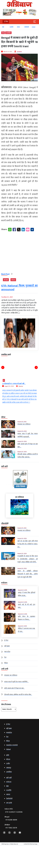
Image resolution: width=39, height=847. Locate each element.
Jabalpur (11, 826)
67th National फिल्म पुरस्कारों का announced (19, 287)
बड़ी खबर (6, 280)
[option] (5, 28)
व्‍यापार (18, 27)
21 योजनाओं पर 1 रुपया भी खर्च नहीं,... (13, 383)
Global (33, 27)
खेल (3, 27)
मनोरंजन (13, 280)
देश (3, 32)
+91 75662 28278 (11, 827)
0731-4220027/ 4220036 (13, 812)
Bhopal (11, 818)
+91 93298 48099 (11, 819)
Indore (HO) (13, 810)
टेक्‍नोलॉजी (26, 27)
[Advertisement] (19, 252)
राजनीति (11, 27)
